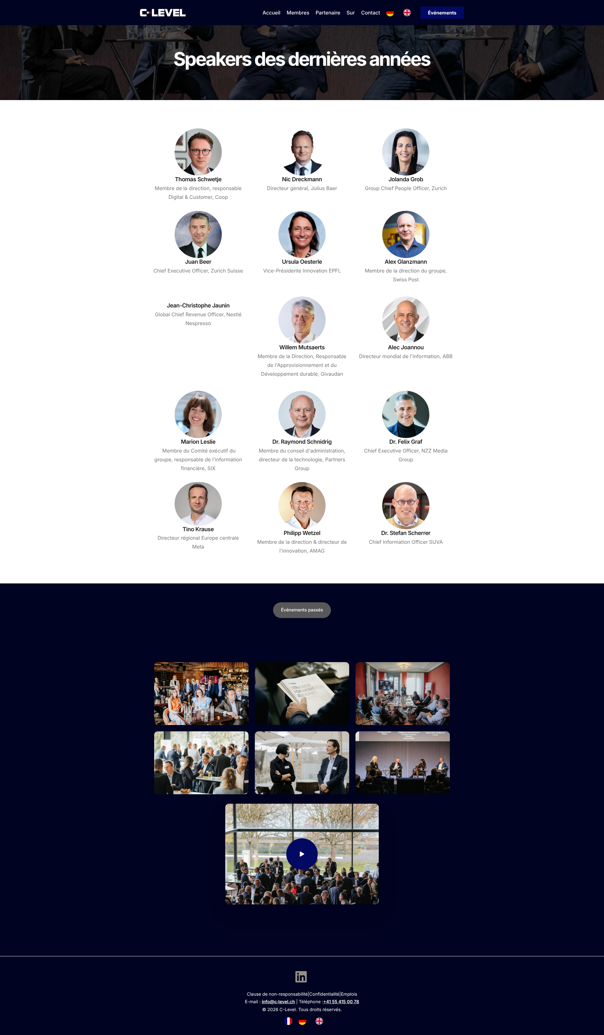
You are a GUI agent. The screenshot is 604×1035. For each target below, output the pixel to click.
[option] (303, 1021)
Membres (298, 12)
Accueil (272, 12)
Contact (370, 12)
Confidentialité (324, 994)
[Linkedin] (301, 976)
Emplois (349, 994)
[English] (408, 12)
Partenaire (328, 12)
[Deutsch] (391, 12)
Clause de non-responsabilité (277, 994)
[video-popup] (302, 854)
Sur (351, 12)
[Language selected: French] (307, 1021)
